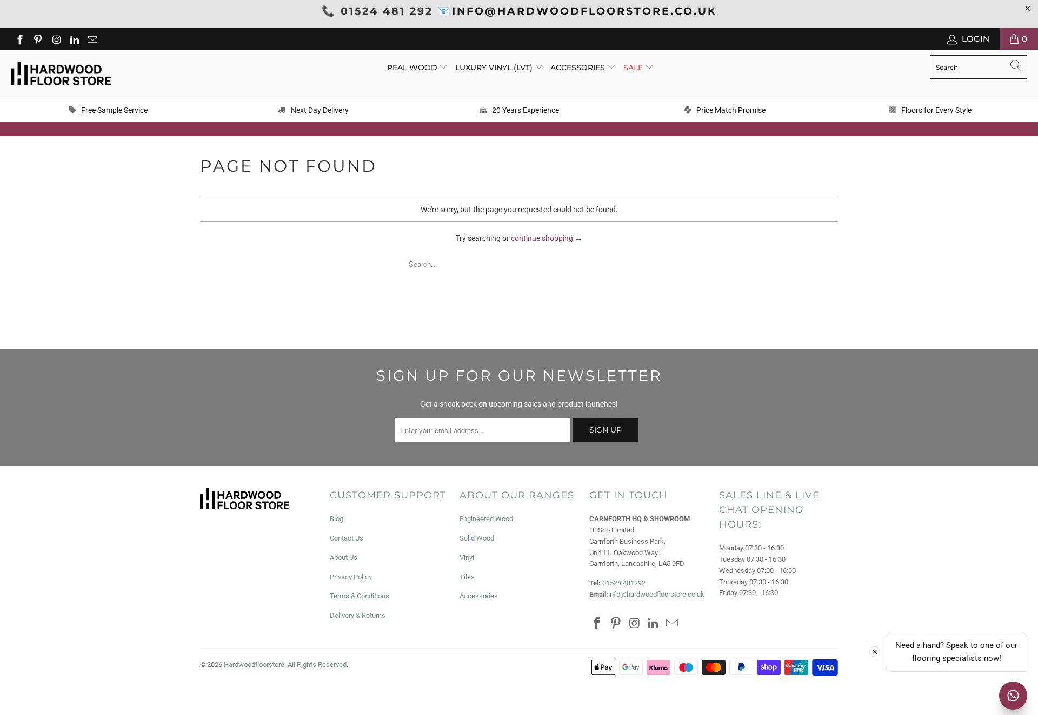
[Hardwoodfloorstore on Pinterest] (37, 39)
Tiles (467, 577)
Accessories (578, 67)
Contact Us (346, 538)
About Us (343, 558)
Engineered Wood (486, 519)
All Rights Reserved (317, 664)
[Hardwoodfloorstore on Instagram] (55, 39)
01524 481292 (624, 583)
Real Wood (413, 67)
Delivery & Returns (357, 615)
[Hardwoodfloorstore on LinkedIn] (73, 39)
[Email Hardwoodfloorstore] (92, 39)
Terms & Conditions (359, 596)
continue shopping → (546, 238)
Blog (336, 519)
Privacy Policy (351, 577)
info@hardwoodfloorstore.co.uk (656, 594)
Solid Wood (477, 538)
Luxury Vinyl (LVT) (494, 67)
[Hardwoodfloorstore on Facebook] (19, 39)
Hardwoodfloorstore (254, 664)
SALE (634, 67)
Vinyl (467, 558)
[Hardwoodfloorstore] (61, 74)
